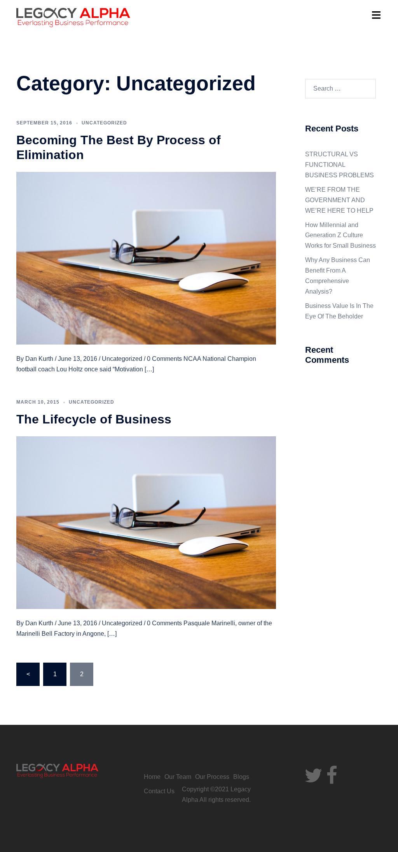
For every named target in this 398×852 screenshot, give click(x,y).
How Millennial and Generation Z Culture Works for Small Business (340, 235)
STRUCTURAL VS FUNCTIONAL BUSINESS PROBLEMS (339, 164)
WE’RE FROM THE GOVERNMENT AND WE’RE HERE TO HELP (339, 200)
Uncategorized (104, 123)
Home (152, 776)
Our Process (212, 776)
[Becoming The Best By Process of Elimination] (146, 257)
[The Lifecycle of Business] (146, 522)
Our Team (177, 776)
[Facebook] (331, 780)
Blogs (241, 776)
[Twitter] (313, 780)
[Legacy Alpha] (73, 17)
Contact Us (159, 791)
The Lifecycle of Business (93, 419)
